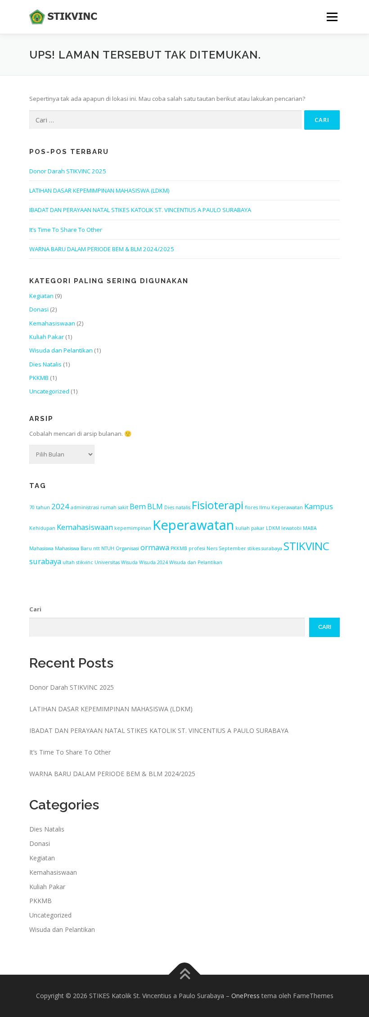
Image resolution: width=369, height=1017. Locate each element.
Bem (138, 506)
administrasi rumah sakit (99, 507)
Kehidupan (42, 528)
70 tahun (39, 507)
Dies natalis (177, 507)
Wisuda (129, 562)
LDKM (273, 528)
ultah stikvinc (78, 562)
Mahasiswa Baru (73, 548)
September (232, 548)
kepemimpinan (132, 528)
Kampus (318, 506)
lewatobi (291, 528)
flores (251, 507)
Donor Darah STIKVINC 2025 (67, 171)
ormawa (154, 547)
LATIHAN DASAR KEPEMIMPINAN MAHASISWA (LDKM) (99, 190)
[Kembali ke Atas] (185, 974)
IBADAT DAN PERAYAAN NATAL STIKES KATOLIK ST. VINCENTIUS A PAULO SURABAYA (140, 210)
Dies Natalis (45, 364)
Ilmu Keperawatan (281, 507)
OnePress (245, 995)
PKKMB (39, 378)
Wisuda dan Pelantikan (61, 350)
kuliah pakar (250, 528)
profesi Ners (203, 548)
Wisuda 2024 (153, 562)
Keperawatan (193, 525)
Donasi (39, 309)
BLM (155, 506)
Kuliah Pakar (46, 337)
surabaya (45, 561)
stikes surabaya (265, 548)
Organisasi (127, 548)
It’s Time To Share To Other (65, 230)
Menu (332, 17)
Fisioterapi (217, 504)
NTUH (107, 548)
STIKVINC (306, 545)
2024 (60, 506)
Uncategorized (49, 391)
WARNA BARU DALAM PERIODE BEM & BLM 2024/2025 (101, 249)
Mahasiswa (41, 548)
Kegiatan (41, 296)
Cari (35, 609)
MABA (310, 528)
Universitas (107, 562)
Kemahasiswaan (52, 323)
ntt (96, 548)
